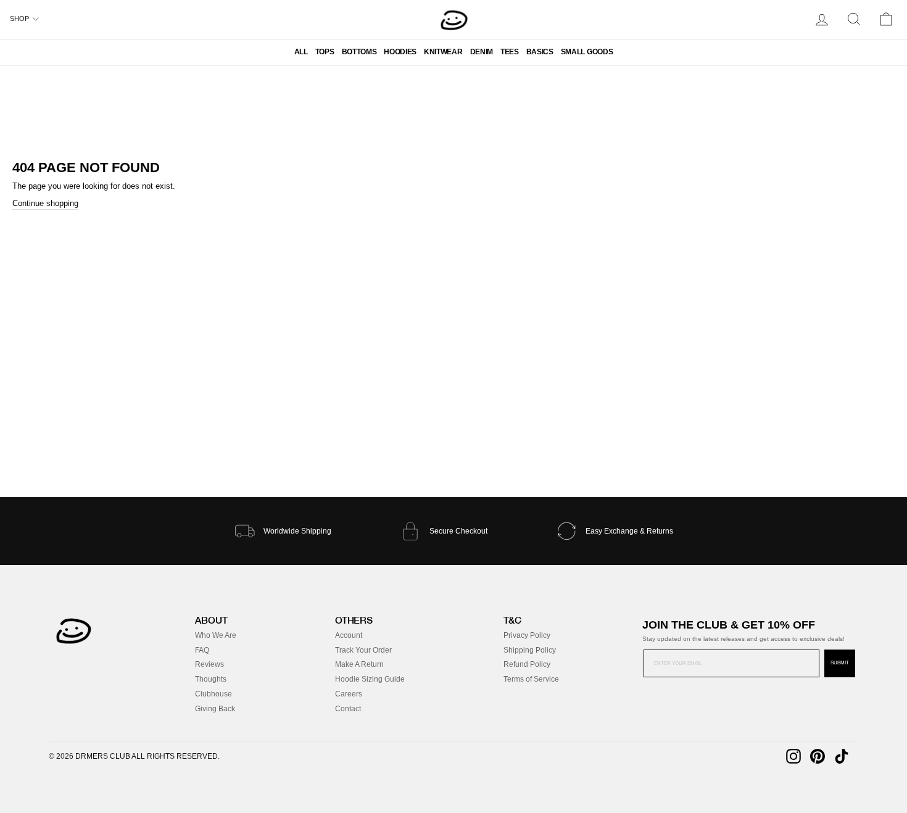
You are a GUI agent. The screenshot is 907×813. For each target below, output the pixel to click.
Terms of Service (531, 679)
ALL (301, 51)
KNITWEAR (443, 51)
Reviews (209, 664)
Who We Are (215, 635)
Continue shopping (45, 203)
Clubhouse (213, 694)
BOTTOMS (359, 51)
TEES (509, 51)
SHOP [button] (19, 18)
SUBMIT (839, 663)
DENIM (481, 51)
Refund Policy (526, 664)
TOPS (324, 51)
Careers (348, 694)
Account (348, 635)
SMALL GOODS (587, 51)
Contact (348, 708)
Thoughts (210, 679)
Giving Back (215, 708)
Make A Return (359, 664)
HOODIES (400, 51)
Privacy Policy (526, 635)
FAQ (202, 650)
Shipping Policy (529, 650)
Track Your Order (363, 650)
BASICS (539, 51)
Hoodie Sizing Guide (370, 679)
